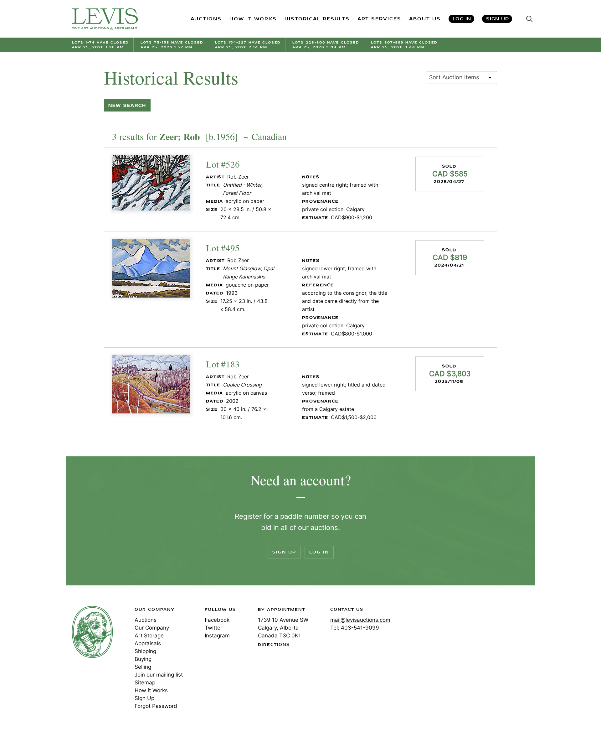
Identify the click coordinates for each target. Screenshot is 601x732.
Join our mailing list (159, 675)
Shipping (145, 651)
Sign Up (497, 19)
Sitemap (145, 682)
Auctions (146, 620)
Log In (462, 19)
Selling (143, 667)
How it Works (151, 690)
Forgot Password (156, 706)
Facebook (217, 620)
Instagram (217, 635)
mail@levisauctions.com (360, 620)
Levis (92, 632)
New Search (127, 105)
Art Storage (149, 635)
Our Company (152, 628)
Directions (274, 645)
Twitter (213, 628)
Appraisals (148, 643)
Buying (143, 659)
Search (529, 18)
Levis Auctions (105, 19)
